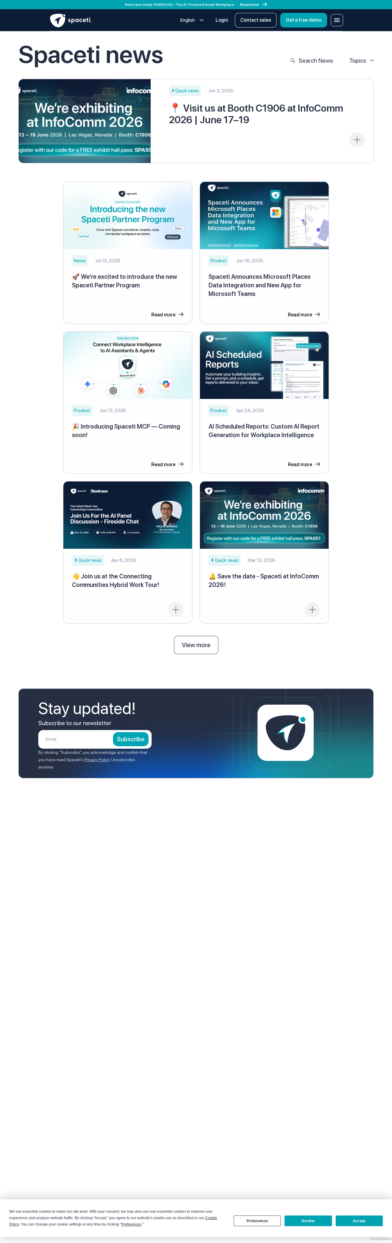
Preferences (257, 1221)
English (187, 20)
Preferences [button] (131, 1224)
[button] (185, 90)
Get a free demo (304, 20)
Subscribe (131, 739)
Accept (359, 1221)
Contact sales (255, 20)
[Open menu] (337, 20)
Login (222, 20)
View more (196, 645)
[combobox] (192, 20)
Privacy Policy (97, 759)
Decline (308, 1221)
